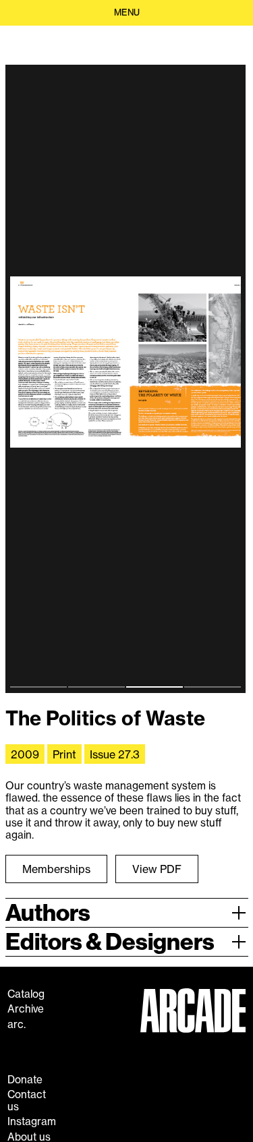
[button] (126, 13)
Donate (25, 1080)
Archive (25, 1009)
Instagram (31, 1122)
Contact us (26, 1101)
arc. (16, 1025)
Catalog (26, 994)
